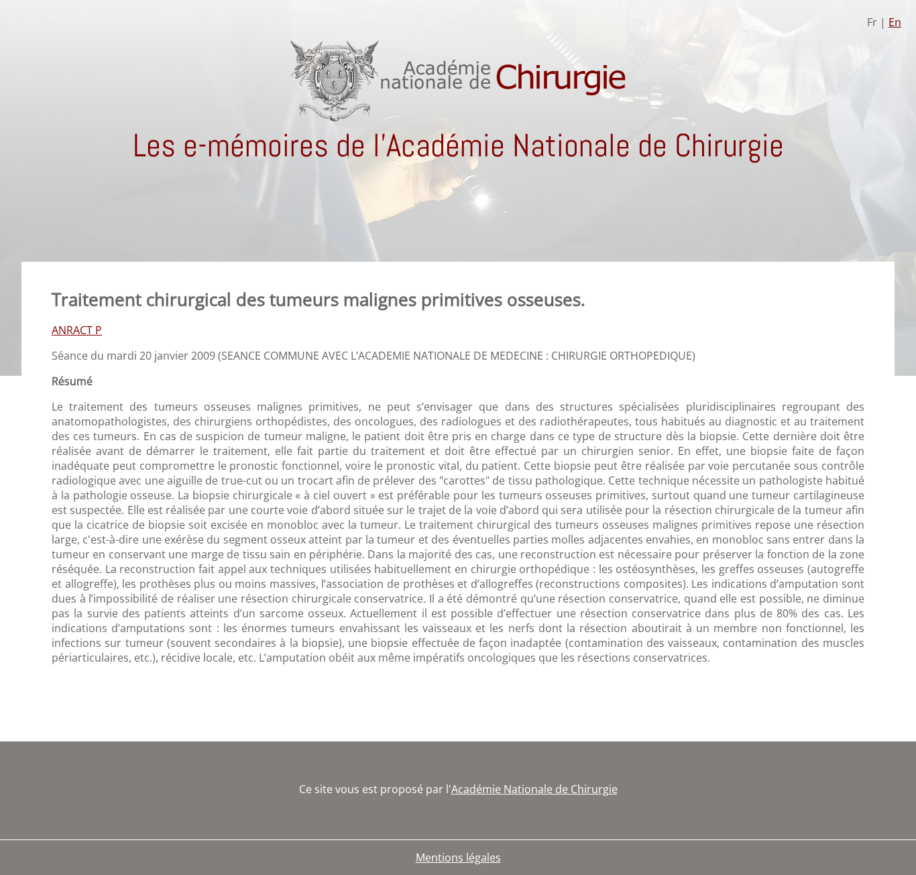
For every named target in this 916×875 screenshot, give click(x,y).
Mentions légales (458, 857)
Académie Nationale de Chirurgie (534, 789)
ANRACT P (77, 330)
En (895, 22)
